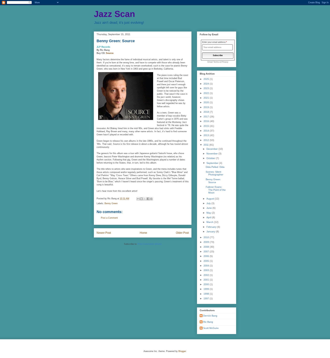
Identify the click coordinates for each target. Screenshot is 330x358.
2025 (207, 79)
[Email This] (138, 199)
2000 (207, 284)
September (212, 163)
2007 (207, 251)
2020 (207, 102)
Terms (216, 62)
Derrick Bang (210, 315)
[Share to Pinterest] (151, 199)
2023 (207, 88)
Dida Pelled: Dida (215, 167)
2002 (207, 275)
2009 (207, 242)
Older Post (182, 232)
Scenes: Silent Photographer (214, 173)
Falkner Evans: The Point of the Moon (216, 190)
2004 (207, 265)
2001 (207, 279)
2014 (207, 130)
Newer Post (104, 232)
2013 (207, 135)
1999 (207, 289)
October (211, 158)
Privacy (224, 62)
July (208, 203)
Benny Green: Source (213, 181)
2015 (207, 126)
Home (143, 232)
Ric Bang (208, 321)
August (210, 198)
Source (109, 53)
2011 (206, 144)
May (209, 212)
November (212, 153)
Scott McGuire (211, 328)
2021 (207, 97)
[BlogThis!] (141, 199)
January (211, 231)
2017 (207, 116)
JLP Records (103, 47)
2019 (207, 107)
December (212, 149)
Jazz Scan (114, 14)
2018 (207, 111)
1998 (207, 293)
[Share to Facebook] (148, 199)
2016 (207, 121)
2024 (207, 83)
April (209, 217)
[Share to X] (144, 199)
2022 (207, 93)
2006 (207, 256)
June (209, 208)
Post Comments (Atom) (149, 244)
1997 (207, 298)
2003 (207, 270)
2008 (207, 246)
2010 (207, 237)
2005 (207, 261)
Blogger (182, 351)
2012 (207, 140)
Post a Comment (109, 218)
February (211, 226)
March (210, 222)
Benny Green (111, 203)
